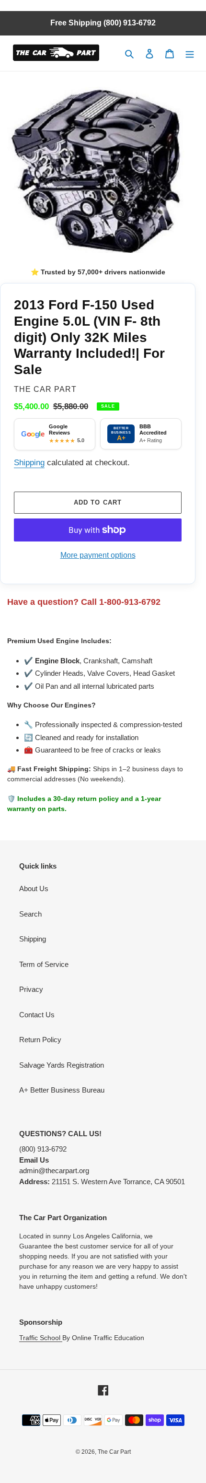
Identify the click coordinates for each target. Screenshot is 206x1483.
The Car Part (114, 1451)
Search (30, 914)
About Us (33, 888)
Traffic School (40, 1338)
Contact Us (37, 1015)
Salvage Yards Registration (61, 1065)
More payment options (98, 555)
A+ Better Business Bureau (61, 1090)
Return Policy (40, 1040)
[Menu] (190, 53)
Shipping (29, 462)
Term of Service (44, 964)
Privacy (31, 989)
